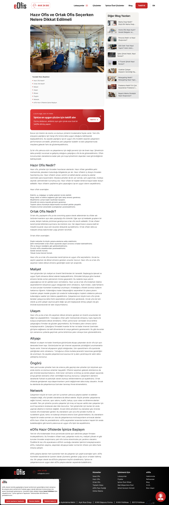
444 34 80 (42, 470)
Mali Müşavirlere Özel (125, 485)
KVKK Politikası (122, 502)
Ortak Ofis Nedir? (39, 84)
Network (36, 99)
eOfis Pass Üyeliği (99, 488)
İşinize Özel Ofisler (124, 482)
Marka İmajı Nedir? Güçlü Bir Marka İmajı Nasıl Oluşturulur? (122, 23)
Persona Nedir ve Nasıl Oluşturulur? (122, 39)
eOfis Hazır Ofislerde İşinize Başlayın (45, 102)
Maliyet (36, 87)
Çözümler (97, 6)
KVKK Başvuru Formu (104, 502)
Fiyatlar (120, 479)
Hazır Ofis (96, 479)
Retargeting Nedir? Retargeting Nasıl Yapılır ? (122, 79)
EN (154, 6)
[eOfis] (20, 5)
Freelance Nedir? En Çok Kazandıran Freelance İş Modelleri (122, 87)
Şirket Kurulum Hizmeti (126, 488)
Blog (130, 6)
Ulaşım (36, 90)
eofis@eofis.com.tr (43, 473)
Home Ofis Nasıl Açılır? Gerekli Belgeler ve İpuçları (122, 31)
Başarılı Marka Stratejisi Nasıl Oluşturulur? (122, 94)
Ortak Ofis (96, 482)
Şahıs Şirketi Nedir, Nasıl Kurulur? (122, 55)
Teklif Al (141, 6)
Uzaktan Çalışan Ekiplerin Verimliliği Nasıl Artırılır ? (122, 71)
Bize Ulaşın (150, 488)
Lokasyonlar (81, 6)
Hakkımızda (150, 476)
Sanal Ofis (96, 476)
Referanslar (150, 479)
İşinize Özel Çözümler (115, 6)
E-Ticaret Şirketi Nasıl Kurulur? (122, 63)
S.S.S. (148, 485)
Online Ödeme (98, 491)
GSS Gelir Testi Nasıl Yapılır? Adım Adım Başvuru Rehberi (122, 47)
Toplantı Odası (98, 485)
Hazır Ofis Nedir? (39, 80)
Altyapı (36, 93)
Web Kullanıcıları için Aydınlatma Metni (59, 502)
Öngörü (36, 96)
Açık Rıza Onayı (85, 502)
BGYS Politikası (138, 502)
